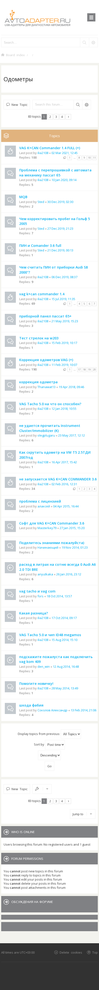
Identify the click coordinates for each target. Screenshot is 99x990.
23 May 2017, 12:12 (71, 435)
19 (89, 369)
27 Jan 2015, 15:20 (72, 528)
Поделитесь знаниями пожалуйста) (51, 542)
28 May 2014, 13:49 (64, 688)
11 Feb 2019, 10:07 (64, 365)
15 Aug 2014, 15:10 (64, 640)
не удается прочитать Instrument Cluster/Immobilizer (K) (49, 428)
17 (79, 369)
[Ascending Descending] (49, 755)
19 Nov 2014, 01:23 (75, 547)
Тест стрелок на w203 (38, 338)
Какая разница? (33, 613)
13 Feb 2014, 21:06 (83, 710)
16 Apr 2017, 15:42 (64, 462)
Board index (15, 54)
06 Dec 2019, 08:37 (64, 277)
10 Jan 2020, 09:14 (63, 180)
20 (94, 369)
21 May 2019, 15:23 (64, 321)
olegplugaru (46, 435)
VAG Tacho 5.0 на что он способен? (50, 404)
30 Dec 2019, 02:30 (60, 202)
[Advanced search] (93, 42)
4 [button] (62, 117)
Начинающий (47, 547)
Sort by (39, 744)
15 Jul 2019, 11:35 (63, 299)
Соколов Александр (52, 710)
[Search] (84, 42)
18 (84, 369)
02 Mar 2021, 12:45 (64, 153)
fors (40, 596)
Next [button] (68, 117)
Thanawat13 (46, 387)
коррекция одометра (38, 382)
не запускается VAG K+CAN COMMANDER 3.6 (58, 479)
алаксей (43, 506)
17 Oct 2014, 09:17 (64, 618)
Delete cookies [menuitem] (71, 952)
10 (89, 157)
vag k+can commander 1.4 (41, 294)
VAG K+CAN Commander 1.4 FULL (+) (49, 148)
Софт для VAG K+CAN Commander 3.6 (51, 523)
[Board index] (49, 17)
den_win (43, 666)
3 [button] (56, 117)
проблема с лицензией (40, 501)
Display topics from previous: (39, 734)
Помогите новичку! (36, 683)
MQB (23, 197)
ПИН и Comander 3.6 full (40, 245)
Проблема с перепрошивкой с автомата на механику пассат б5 (55, 172)
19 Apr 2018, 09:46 (71, 387)
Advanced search (86, 104)
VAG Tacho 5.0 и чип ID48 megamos (50, 635)
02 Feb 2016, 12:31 (64, 484)
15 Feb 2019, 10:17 (64, 343)
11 (94, 157)
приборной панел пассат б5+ (45, 316)
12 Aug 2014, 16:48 (66, 666)
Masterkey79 (46, 528)
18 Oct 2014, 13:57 (59, 596)
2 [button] (50, 117)
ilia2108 (42, 153)
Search (78, 104)
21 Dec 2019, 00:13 (60, 250)
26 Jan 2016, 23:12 (68, 574)
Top (95, 952)
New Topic (19, 104)
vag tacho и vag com (37, 591)
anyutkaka (45, 574)
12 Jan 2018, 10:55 (63, 408)
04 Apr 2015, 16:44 (66, 506)
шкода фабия (31, 705)
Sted (40, 202)
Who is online (23, 832)
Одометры (18, 79)
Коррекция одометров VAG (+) (46, 359)
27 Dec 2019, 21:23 (60, 228)
